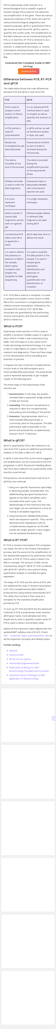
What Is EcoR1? (16, 654)
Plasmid (13, 650)
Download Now (28, 71)
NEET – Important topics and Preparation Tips (26, 635)
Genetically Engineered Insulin (24, 663)
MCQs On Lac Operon (20, 659)
